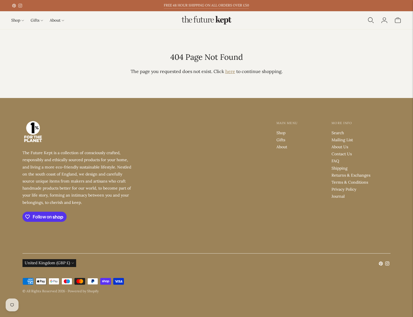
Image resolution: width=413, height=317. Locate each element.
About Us (340, 146)
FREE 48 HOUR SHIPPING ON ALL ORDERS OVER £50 (206, 5)
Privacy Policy (344, 189)
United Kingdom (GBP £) (47, 262)
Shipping (340, 168)
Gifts (35, 20)
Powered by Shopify (83, 291)
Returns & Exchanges (351, 175)
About (55, 20)
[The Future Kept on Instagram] (20, 6)
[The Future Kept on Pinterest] (14, 6)
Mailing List (342, 139)
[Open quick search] (371, 20)
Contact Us (342, 153)
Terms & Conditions (350, 182)
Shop (15, 20)
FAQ (335, 160)
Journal (338, 196)
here (230, 71)
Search (338, 132)
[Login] (384, 20)
